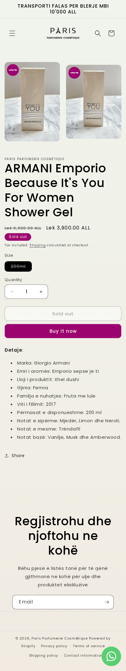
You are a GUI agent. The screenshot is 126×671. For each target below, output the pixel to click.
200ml (21, 267)
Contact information (83, 655)
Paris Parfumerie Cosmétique (59, 638)
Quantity (13, 280)
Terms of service (89, 646)
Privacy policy (54, 646)
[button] (12, 33)
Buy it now (63, 331)
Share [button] (18, 456)
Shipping (37, 245)
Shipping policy (43, 655)
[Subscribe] (106, 602)
